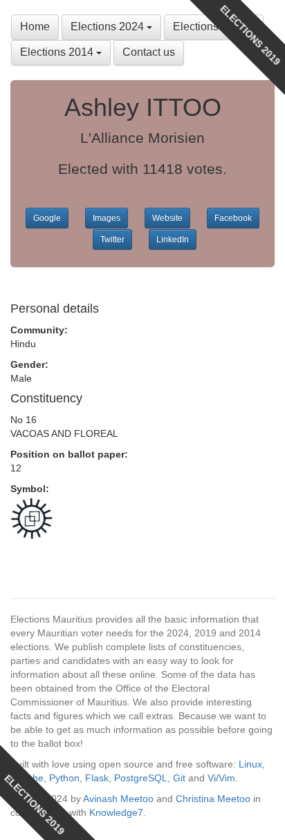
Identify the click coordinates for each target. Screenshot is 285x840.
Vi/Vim (221, 777)
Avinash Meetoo (118, 798)
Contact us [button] (148, 52)
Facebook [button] (233, 218)
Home (35, 26)
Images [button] (106, 218)
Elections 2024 (109, 26)
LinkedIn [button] (172, 239)
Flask (97, 777)
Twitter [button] (112, 239)
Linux (250, 764)
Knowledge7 (116, 812)
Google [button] (47, 218)
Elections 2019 (211, 26)
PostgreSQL (140, 777)
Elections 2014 (58, 52)
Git (179, 777)
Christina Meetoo (213, 798)
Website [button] (167, 218)
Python (64, 777)
